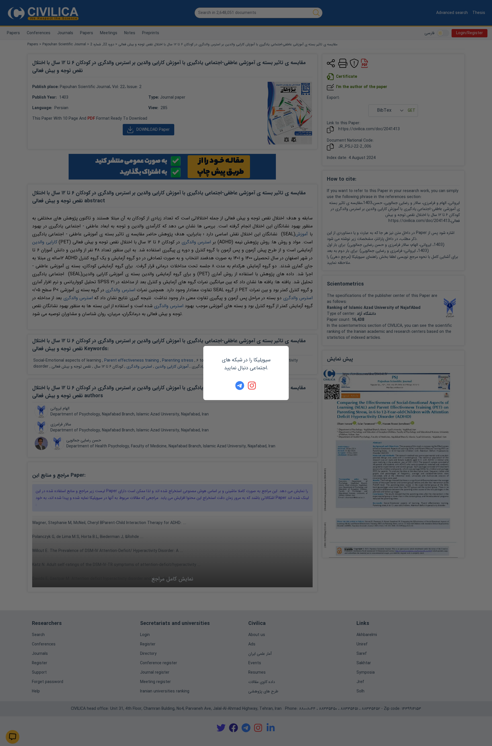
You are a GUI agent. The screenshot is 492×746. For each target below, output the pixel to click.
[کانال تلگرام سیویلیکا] (239, 385)
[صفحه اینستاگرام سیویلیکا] (252, 385)
